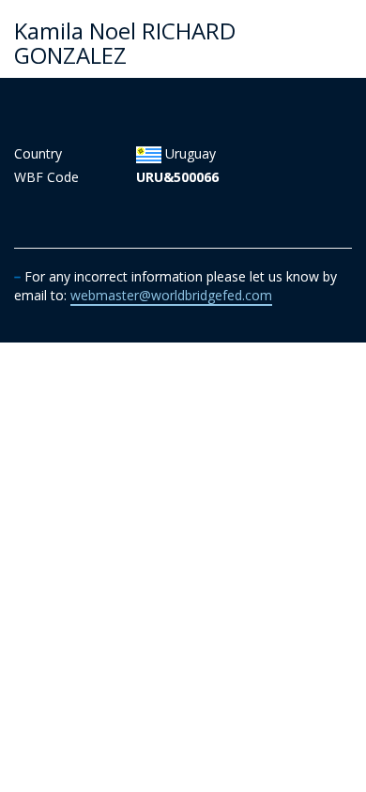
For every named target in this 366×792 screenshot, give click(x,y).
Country (38, 153)
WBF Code (46, 177)
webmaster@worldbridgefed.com (171, 295)
